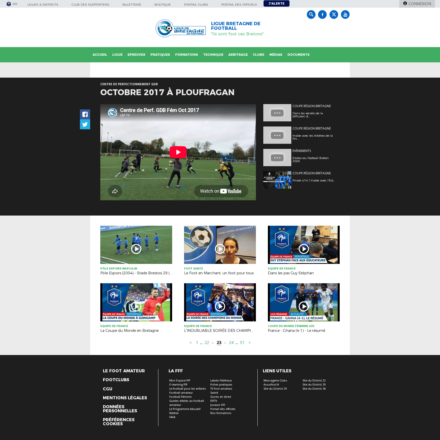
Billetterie (131, 4)
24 (231, 342)
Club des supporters (90, 4)
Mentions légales (125, 398)
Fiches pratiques (221, 384)
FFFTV (213, 401)
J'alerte (276, 3)
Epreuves (136, 54)
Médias (275, 54)
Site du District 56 (314, 388)
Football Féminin (180, 397)
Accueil (100, 54)
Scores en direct (220, 397)
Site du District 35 (314, 384)
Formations (186, 54)
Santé (214, 392)
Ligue (117, 54)
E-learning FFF (178, 384)
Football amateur (181, 392)
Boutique (163, 4)
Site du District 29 (275, 388)
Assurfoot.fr (271, 384)
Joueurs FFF (217, 405)
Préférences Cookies (118, 422)
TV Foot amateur (221, 388)
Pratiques (160, 54)
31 (242, 342)
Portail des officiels (239, 4)
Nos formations (220, 413)
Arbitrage (238, 54)
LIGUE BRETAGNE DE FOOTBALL (235, 26)
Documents (298, 54)
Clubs (258, 54)
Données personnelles (120, 409)
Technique (213, 54)
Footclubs (116, 380)
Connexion (419, 4)
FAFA (172, 417)
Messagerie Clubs (275, 380)
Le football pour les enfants (187, 388)
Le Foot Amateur (124, 371)
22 (206, 342)
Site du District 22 (314, 380)
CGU (107, 389)
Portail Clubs (196, 4)
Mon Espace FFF (179, 380)
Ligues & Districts (43, 4)
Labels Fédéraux (221, 380)
